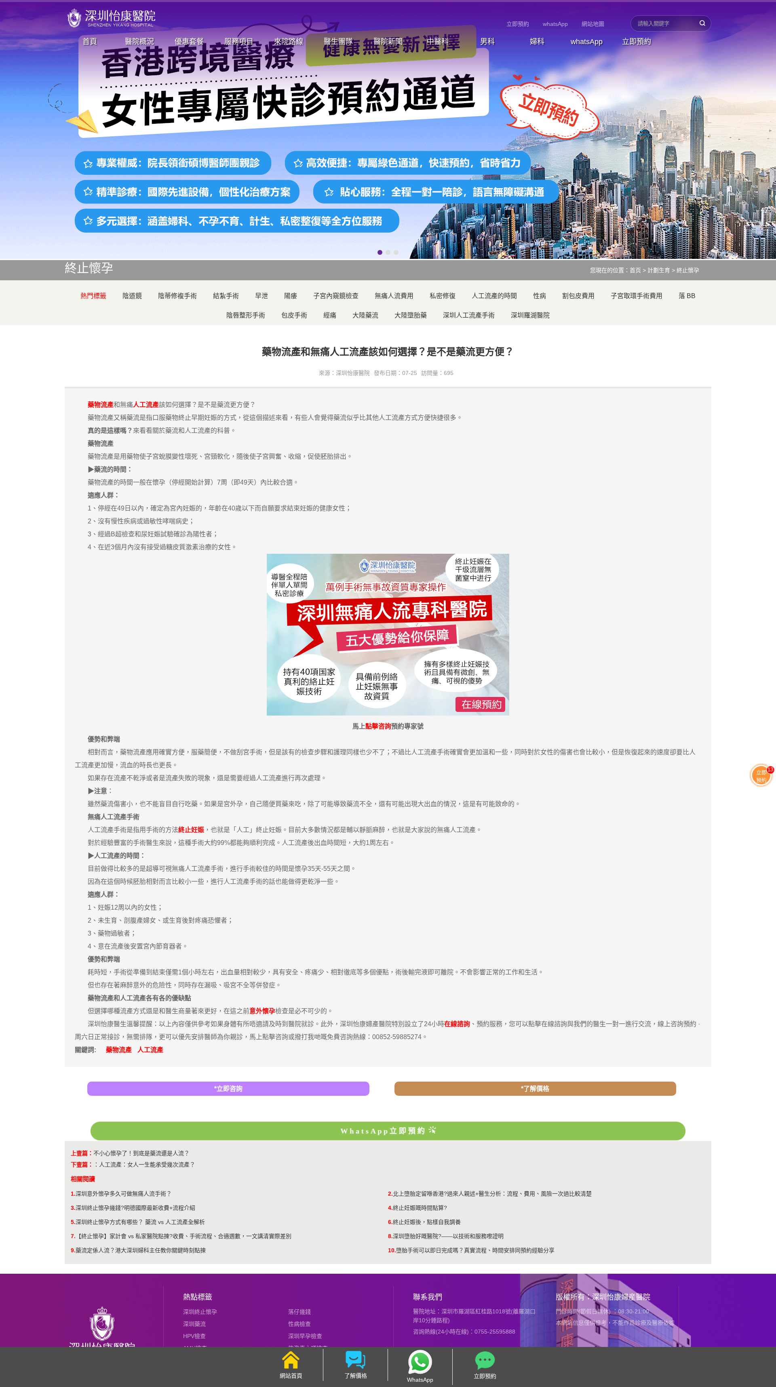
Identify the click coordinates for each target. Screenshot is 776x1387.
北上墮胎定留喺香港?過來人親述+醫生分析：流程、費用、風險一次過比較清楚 (492, 1193)
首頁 (89, 42)
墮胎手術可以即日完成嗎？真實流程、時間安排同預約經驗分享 (475, 1250)
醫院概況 (139, 42)
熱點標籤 (197, 1297)
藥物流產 (119, 1049)
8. (390, 1236)
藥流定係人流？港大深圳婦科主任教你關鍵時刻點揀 (141, 1250)
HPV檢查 (194, 1336)
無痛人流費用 (394, 295)
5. (73, 1222)
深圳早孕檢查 (305, 1336)
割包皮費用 (578, 295)
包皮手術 (294, 315)
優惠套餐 (189, 42)
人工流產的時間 (494, 295)
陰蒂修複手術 (177, 295)
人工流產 (150, 1049)
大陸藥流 (365, 315)
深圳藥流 (194, 1324)
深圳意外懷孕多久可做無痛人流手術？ (124, 1193)
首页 (635, 270)
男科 (487, 42)
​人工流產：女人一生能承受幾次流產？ (147, 1164)
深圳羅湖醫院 (530, 315)
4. (390, 1208)
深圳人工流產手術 (469, 315)
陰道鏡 (132, 295)
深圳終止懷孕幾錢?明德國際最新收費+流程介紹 (135, 1208)
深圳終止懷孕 (200, 1312)
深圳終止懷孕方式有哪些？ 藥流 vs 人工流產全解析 (140, 1222)
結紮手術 (226, 295)
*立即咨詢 (228, 1088)
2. (390, 1193)
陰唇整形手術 (245, 315)
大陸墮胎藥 (410, 315)
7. (73, 1236)
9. (73, 1250)
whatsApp (555, 24)
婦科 (537, 42)
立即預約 (517, 24)
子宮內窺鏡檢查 (335, 295)
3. (73, 1208)
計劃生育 (658, 270)
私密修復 (442, 295)
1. (73, 1193)
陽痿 (290, 295)
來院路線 (288, 42)
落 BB (687, 295)
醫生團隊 (338, 42)
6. (390, 1222)
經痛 (329, 315)
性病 (539, 295)
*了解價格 (535, 1088)
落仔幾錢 (299, 1312)
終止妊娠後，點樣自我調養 (427, 1222)
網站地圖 (593, 24)
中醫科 (438, 42)
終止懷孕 (688, 270)
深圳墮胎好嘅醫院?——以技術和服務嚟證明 (448, 1236)
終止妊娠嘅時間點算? (420, 1208)
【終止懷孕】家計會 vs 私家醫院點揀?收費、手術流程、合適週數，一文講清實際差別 (183, 1236)
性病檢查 (299, 1324)
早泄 (261, 295)
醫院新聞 (388, 42)
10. (392, 1250)
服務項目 (238, 42)
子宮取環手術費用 (636, 295)
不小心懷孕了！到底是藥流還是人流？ (141, 1153)
